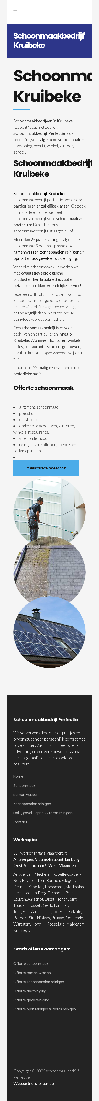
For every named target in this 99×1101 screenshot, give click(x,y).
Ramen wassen (25, 794)
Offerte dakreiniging (29, 991)
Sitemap (46, 1083)
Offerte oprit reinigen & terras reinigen (44, 1009)
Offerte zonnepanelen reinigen (38, 981)
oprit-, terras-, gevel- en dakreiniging (45, 258)
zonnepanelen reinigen (59, 252)
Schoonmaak (24, 785)
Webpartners (25, 1083)
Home (18, 776)
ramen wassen (25, 252)
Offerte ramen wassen (32, 972)
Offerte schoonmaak (30, 963)
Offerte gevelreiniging (31, 1000)
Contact (20, 822)
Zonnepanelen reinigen (32, 803)
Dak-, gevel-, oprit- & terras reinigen (43, 813)
